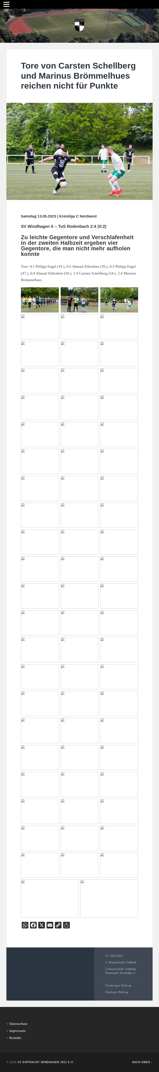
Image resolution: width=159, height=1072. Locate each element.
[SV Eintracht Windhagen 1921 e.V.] (79, 25)
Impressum (17, 1031)
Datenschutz (18, 1024)
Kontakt (15, 1038)
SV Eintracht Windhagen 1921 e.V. (45, 1062)
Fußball (131, 962)
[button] (7, 4)
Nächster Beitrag (116, 992)
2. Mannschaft (114, 962)
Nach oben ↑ (142, 1062)
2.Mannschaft (114, 969)
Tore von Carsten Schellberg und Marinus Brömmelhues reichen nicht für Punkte (78, 75)
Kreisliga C (128, 973)
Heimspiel (112, 973)
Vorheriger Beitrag (118, 985)
